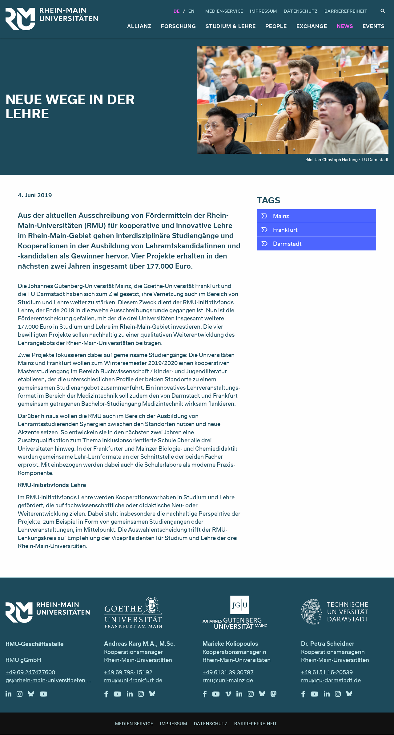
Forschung (178, 26)
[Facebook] (109, 695)
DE (177, 11)
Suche (383, 11)
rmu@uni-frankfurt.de (133, 680)
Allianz (139, 26)
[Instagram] (22, 695)
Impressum (263, 11)
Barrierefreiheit (346, 11)
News (345, 26)
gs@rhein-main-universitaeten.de (49, 680)
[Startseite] (52, 19)
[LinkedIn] (11, 695)
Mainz (281, 216)
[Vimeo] (231, 695)
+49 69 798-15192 (128, 672)
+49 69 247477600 (30, 672)
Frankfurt (285, 230)
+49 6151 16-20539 (327, 672)
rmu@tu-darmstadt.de (331, 680)
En (191, 11)
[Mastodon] (276, 695)
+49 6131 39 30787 (228, 672)
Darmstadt (287, 244)
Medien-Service (224, 11)
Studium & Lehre (231, 26)
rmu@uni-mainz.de (228, 680)
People (276, 26)
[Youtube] (46, 695)
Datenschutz (301, 11)
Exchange (311, 26)
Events (373, 26)
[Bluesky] (34, 695)
